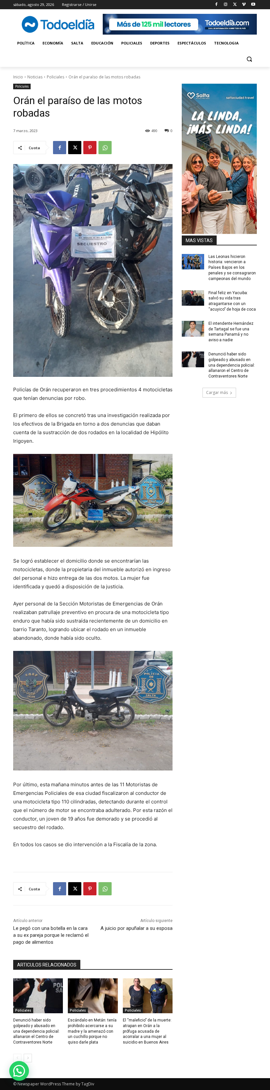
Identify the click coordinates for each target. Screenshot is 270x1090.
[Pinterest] (89, 147)
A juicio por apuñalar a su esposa (136, 928)
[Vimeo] (244, 5)
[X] (235, 5)
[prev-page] (17, 1058)
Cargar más (217, 392)
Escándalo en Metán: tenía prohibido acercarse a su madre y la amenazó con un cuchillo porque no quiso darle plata (92, 1031)
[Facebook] (216, 5)
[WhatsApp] (105, 147)
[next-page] (28, 1058)
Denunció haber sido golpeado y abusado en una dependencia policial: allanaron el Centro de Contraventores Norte (36, 1031)
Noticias (34, 77)
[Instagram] (226, 5)
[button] (249, 59)
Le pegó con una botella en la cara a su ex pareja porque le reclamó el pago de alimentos (51, 935)
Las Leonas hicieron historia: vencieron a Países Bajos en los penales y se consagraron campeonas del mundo (232, 267)
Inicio (18, 77)
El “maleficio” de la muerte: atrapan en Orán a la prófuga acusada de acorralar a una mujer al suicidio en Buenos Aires (147, 1031)
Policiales (55, 77)
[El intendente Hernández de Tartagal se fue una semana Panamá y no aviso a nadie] (193, 329)
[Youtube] (253, 5)
